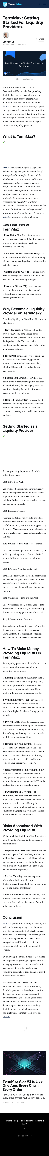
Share (41, 39)
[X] (25, 1129)
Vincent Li (8, 41)
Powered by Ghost (24, 1136)
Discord (6, 1016)
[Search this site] (40, 4)
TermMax (7, 167)
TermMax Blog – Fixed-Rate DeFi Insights (23, 1121)
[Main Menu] (45, 4)
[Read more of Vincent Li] (6, 35)
